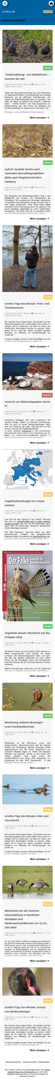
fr (44, 11)
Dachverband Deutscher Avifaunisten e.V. (29, 1071)
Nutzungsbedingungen (13, 1062)
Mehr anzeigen (38, 117)
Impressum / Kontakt (30, 1062)
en (51, 11)
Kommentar (26, 431)
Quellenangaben (44, 1062)
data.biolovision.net (41, 536)
